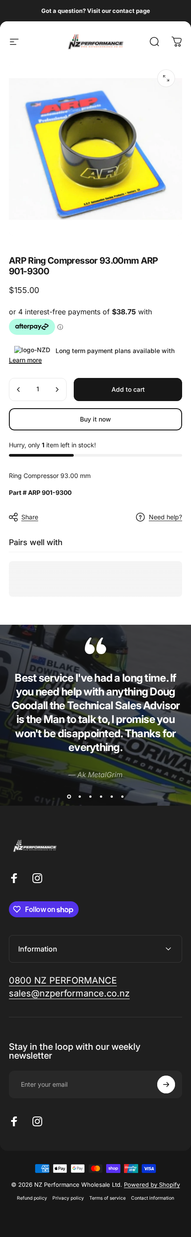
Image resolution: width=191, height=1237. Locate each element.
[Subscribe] (166, 1084)
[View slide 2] (79, 796)
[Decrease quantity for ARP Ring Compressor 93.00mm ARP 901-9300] (18, 389)
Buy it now (95, 419)
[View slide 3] (90, 796)
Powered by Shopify (152, 1184)
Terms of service (107, 1198)
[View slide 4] (101, 796)
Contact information (152, 1198)
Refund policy (32, 1198)
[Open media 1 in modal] (166, 78)
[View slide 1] (69, 796)
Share (29, 517)
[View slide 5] (111, 796)
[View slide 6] (122, 796)
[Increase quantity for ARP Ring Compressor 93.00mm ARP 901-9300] (57, 389)
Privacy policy (68, 1198)
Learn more (25, 360)
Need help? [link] (165, 517)
